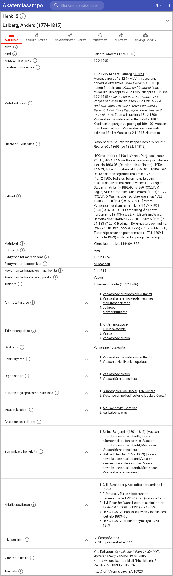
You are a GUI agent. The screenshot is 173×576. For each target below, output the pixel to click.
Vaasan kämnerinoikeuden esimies (128, 298)
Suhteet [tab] (121, 40)
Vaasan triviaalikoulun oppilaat (125, 362)
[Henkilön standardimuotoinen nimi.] (14, 53)
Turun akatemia (114, 329)
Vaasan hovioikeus (116, 338)
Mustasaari (102, 264)
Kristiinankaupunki (116, 324)
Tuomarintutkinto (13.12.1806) (116, 284)
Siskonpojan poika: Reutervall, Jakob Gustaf (134, 395)
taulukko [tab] (12, 40)
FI (156, 5)
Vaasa (98, 277)
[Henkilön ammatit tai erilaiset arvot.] (32, 302)
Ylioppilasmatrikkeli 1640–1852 (116, 243)
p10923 (138, 74)
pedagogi (109, 307)
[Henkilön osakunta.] (22, 347)
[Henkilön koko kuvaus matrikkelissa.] (30, 103)
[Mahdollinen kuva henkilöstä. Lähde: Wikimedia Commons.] (15, 47)
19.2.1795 (101, 61)
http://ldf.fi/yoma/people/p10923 (118, 571)
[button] (86, 21)
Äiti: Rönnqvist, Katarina (120, 408)
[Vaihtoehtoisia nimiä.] (37, 67)
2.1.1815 (100, 271)
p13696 (114, 146)
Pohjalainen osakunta (109, 347)
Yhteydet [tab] (100, 40)
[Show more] (86, 303)
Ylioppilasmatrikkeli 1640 (116, 542)
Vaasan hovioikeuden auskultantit (127, 357)
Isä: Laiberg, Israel (115, 412)
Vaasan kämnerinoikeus (120, 378)
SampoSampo (108, 538)
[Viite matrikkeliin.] (32, 558)
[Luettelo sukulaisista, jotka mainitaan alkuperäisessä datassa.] (37, 144)
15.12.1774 (102, 257)
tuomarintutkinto (115, 312)
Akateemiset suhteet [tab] (70, 40)
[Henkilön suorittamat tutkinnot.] (20, 284)
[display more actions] (169, 5)
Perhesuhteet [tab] (36, 40)
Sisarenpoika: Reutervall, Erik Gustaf (129, 391)
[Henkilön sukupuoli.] (22, 250)
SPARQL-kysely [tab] (145, 40)
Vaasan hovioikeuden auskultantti (127, 294)
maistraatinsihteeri (116, 303)
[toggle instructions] (22, 16)
